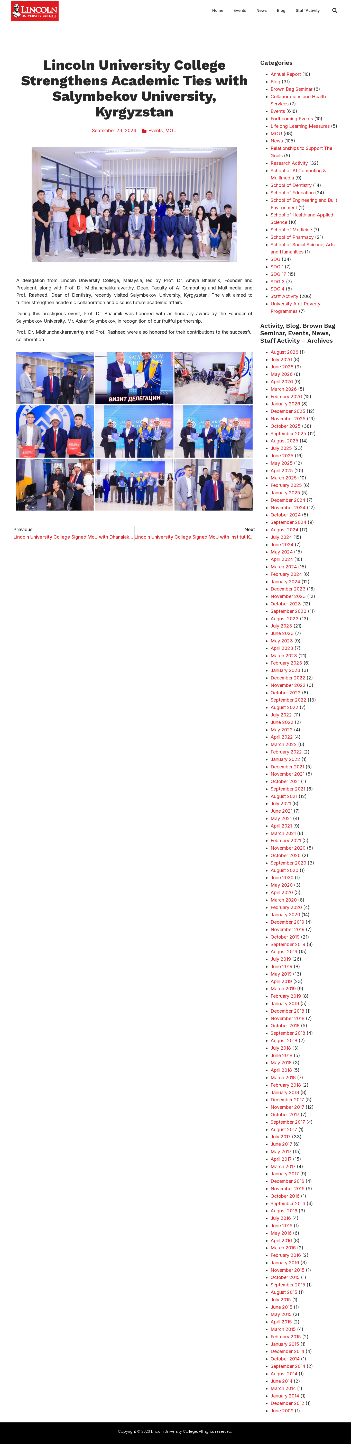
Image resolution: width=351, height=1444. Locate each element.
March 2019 (283, 988)
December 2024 (288, 500)
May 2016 (281, 1233)
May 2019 (281, 974)
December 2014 (287, 1351)
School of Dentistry (291, 185)
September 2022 (288, 700)
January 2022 (285, 759)
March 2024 (284, 566)
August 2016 (284, 1210)
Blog (281, 10)
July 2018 (281, 1048)
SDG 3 (278, 281)
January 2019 (285, 1003)
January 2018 (285, 1092)
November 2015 (287, 1270)
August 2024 (284, 529)
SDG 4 (277, 289)
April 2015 (281, 1321)
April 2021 (281, 826)
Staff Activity (308, 10)
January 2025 (285, 492)
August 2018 (284, 1040)
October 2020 (286, 855)
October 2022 (286, 692)
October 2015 (285, 1277)
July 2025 (281, 448)
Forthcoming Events (292, 118)
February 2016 (286, 1255)
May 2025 (282, 463)
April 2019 (281, 981)
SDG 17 (278, 274)
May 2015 (281, 1314)
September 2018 (288, 1033)
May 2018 (281, 1062)
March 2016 (283, 1247)
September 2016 (288, 1203)
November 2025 (288, 418)
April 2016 (281, 1240)
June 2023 (282, 633)
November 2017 (287, 1107)
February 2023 (286, 663)
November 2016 (287, 1188)
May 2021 (281, 818)
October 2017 (285, 1114)
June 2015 (281, 1307)
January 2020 (285, 914)
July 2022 (281, 715)
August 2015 (284, 1292)
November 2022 (288, 685)
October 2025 (286, 426)
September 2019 (288, 944)
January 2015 (285, 1344)
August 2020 (284, 870)
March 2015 (283, 1329)
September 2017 (288, 1122)
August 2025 (284, 440)
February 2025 (286, 485)
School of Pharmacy (292, 237)
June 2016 (281, 1225)
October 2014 (285, 1358)
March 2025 (284, 477)
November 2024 (288, 507)
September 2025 (288, 433)
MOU (171, 130)
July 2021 (281, 803)
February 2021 (286, 840)
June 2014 (281, 1381)
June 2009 (282, 1410)
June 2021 (281, 811)
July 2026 (281, 359)
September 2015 (288, 1284)
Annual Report (286, 74)
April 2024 (282, 559)
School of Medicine (291, 229)
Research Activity (289, 163)
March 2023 (284, 655)
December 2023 (288, 589)
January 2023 (285, 670)
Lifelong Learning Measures (300, 126)
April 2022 (282, 737)
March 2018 (283, 1077)
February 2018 (286, 1085)
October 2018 (285, 1025)
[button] (335, 10)
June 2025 (282, 455)
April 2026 (282, 381)
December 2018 (287, 1011)
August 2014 (284, 1373)
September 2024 (288, 522)
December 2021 (287, 766)
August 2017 (284, 1129)
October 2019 (285, 937)
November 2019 (287, 929)
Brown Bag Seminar (291, 89)
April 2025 (282, 470)
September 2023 (289, 611)
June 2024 (282, 544)
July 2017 (281, 1136)
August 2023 (285, 618)
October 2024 (286, 514)
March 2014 (283, 1388)
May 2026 (282, 374)
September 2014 (288, 1366)
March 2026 (284, 389)
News (261, 10)
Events (240, 10)
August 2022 (284, 707)
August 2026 (284, 352)
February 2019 (286, 996)
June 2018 (281, 1055)
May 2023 (282, 640)
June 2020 (282, 877)
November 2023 (288, 596)
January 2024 (285, 581)
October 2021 (285, 781)
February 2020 (286, 907)
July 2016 (281, 1218)
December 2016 (287, 1181)
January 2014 (285, 1395)
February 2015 (286, 1336)
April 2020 (282, 892)
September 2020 (288, 863)
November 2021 (287, 774)
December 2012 (287, 1403)
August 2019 (284, 951)
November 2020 (288, 848)
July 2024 (281, 537)
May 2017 (281, 1151)
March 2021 (283, 833)
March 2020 (284, 900)
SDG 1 (277, 266)
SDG (275, 259)
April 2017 (281, 1159)
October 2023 (286, 603)
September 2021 (288, 789)
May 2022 (282, 729)
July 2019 (281, 959)
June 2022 (282, 722)
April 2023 (282, 648)
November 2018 (287, 1018)
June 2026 (282, 366)
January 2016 (285, 1262)
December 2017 (287, 1099)
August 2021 (284, 796)
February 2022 (286, 752)
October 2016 (285, 1196)
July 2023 (281, 626)
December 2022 (288, 677)
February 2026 (286, 396)
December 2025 (288, 411)
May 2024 (282, 552)
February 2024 (286, 574)
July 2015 (281, 1299)
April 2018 (281, 1070)
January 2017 (285, 1173)
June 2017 (281, 1144)
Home (217, 10)
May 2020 (282, 885)
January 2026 (285, 403)
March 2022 (284, 744)
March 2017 (283, 1166)
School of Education (292, 192)
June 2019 (281, 966)
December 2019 (287, 922)
